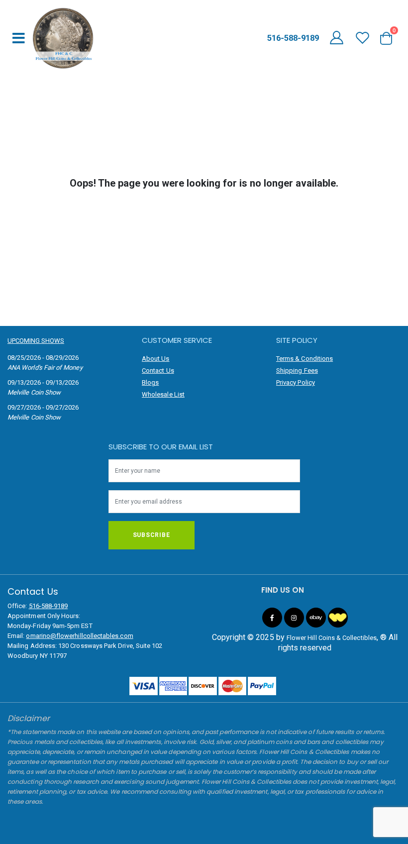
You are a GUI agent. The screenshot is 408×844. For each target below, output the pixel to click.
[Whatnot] (338, 618)
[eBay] (316, 618)
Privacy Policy (295, 382)
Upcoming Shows (35, 340)
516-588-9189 (48, 606)
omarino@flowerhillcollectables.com (79, 635)
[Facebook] (272, 618)
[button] (390, 38)
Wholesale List (163, 394)
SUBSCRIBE (151, 534)
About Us (156, 358)
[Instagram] (294, 618)
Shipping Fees (297, 370)
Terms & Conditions (304, 358)
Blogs (150, 382)
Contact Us (158, 370)
